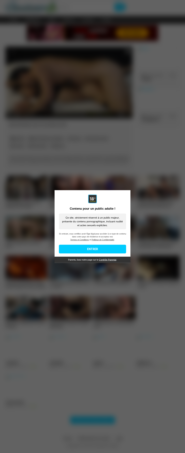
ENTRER (92, 249)
